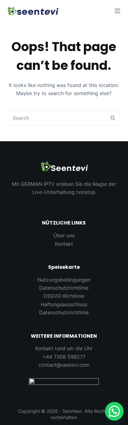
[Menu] (117, 11)
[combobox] (56, 118)
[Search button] (112, 117)
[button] (114, 411)
